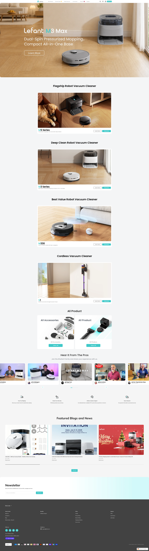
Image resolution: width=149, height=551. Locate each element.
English (7, 544)
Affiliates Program (43, 513)
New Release (50, 1)
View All (55, 345)
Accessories (75, 1)
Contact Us (7, 515)
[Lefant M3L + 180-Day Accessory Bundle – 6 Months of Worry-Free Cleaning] (27, 440)
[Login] (103, 1)
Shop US (82, 1)
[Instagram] (13, 530)
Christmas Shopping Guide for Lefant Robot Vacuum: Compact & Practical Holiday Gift (116, 456)
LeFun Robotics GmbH (133, 544)
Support (88, 1)
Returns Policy (78, 517)
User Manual (112, 515)
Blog (6, 517)
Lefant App (112, 517)
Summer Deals (58, 1)
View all (74, 470)
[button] (100, 1)
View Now (9, 371)
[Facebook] (6, 530)
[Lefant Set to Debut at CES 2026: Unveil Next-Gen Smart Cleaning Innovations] (74, 440)
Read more (7, 460)
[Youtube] (17, 530)
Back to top (7, 505)
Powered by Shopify (140, 544)
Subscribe (39, 492)
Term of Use (77, 522)
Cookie (76, 513)
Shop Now (106, 131)
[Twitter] (10, 530)
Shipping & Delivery (78, 520)
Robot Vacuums (67, 1)
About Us (7, 513)
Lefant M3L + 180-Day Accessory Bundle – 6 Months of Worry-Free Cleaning (20, 456)
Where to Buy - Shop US (9, 520)
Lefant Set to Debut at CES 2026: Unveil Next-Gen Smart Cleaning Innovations (67, 456)
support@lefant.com (46, 529)
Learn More (97, 131)
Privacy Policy (77, 515)
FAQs (111, 513)
